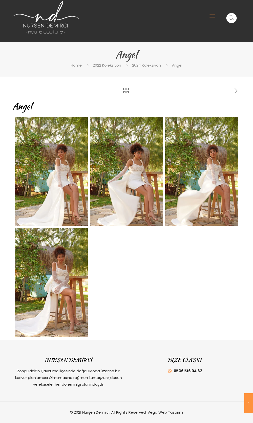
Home (76, 65)
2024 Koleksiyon (146, 65)
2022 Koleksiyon (107, 65)
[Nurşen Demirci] (46, 17)
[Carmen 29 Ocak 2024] (248, 403)
